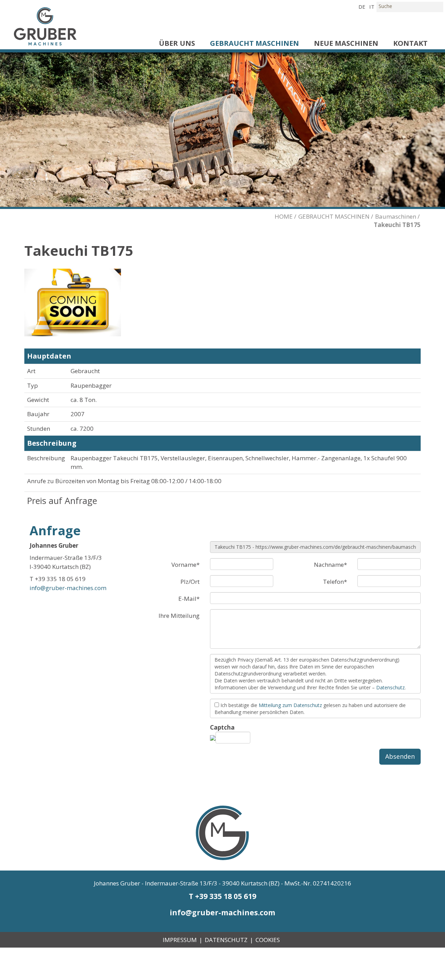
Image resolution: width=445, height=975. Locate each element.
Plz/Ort (190, 582)
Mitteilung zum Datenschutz (290, 705)
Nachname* (330, 565)
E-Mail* (189, 599)
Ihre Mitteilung (179, 616)
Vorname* (185, 565)
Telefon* (335, 582)
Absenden (400, 756)
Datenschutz (390, 687)
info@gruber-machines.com (68, 588)
